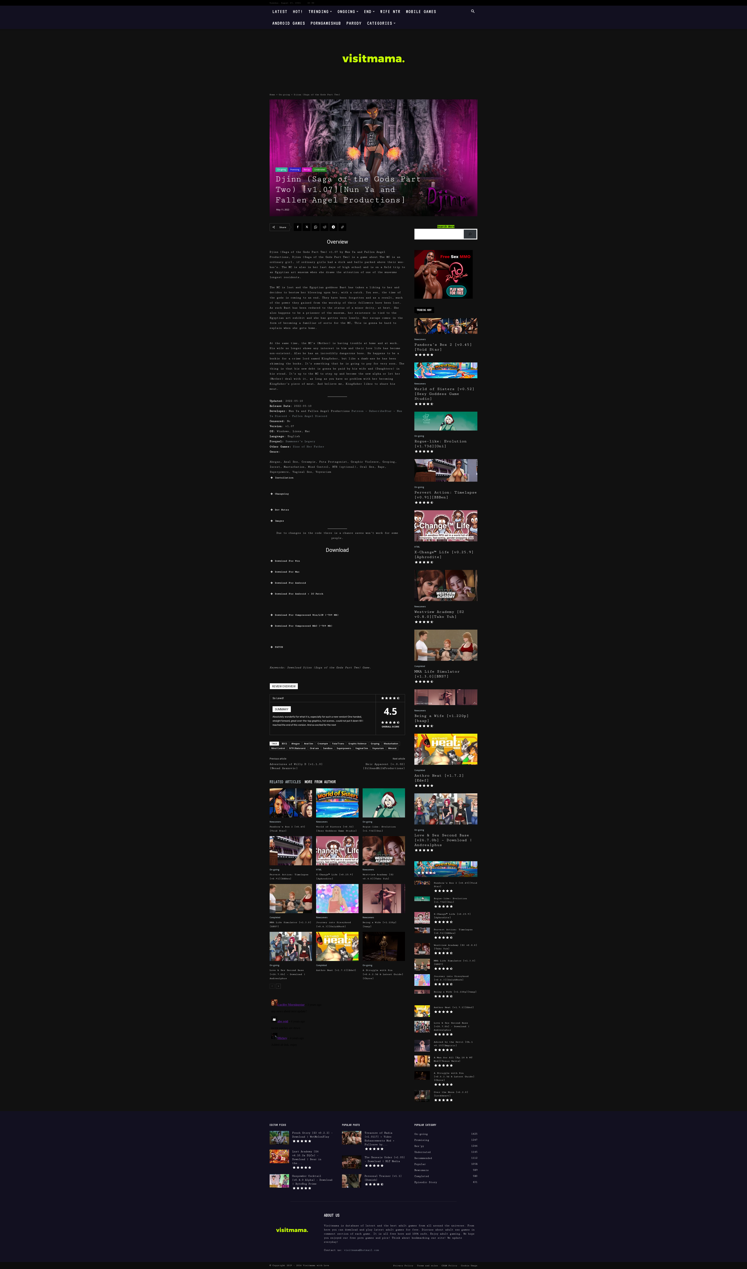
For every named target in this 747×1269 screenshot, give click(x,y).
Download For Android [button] (290, 582)
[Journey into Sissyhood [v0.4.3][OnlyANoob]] (337, 898)
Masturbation (391, 743)
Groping (375, 743)
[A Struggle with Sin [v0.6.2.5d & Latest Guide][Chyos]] (384, 946)
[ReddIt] (324, 227)
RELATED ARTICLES (285, 781)
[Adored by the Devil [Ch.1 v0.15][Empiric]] (422, 1046)
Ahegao (295, 743)
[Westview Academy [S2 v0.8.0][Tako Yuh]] (384, 850)
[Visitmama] (373, 59)
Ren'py (307, 169)
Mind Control (278, 748)
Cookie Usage (469, 1265)
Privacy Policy (403, 1265)
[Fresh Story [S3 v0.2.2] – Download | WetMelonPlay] (279, 1138)
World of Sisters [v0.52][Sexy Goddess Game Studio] (444, 394)
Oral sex (314, 748)
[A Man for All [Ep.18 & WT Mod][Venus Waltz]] (422, 1061)
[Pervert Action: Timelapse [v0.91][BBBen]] (291, 850)
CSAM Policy (449, 1265)
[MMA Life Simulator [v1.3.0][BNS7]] (291, 898)
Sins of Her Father (308, 446)
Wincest (392, 748)
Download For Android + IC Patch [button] (299, 593)
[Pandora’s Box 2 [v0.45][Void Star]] (291, 802)
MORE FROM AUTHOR (320, 781)
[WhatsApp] (315, 227)
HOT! (298, 11)
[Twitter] (306, 227)
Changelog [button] (282, 493)
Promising (294, 169)
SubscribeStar (380, 411)
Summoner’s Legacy (300, 441)
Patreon (358, 411)
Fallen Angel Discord (309, 416)
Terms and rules (427, 1265)
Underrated (319, 169)
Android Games (288, 23)
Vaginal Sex (361, 748)
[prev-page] (272, 986)
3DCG (284, 743)
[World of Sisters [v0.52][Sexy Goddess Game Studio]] (337, 802)
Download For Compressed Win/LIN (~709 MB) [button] (307, 614)
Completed (275, 917)
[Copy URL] (342, 227)
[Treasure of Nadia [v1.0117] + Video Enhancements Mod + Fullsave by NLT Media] (351, 1138)
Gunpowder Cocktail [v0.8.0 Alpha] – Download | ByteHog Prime (312, 1179)
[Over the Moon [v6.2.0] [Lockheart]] (422, 1096)
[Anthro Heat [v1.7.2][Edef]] (337, 946)
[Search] (470, 234)
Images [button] (279, 520)
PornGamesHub (326, 23)
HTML (319, 869)
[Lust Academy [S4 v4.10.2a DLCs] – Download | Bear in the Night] (279, 1156)
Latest (280, 11)
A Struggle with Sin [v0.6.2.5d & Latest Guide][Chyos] (383, 974)
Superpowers (344, 748)
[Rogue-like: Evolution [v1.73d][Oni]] (384, 802)
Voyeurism (378, 748)
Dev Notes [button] (282, 509)
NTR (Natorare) (297, 748)
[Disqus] (337, 1046)
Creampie (322, 743)
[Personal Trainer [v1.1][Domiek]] (351, 1181)
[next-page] (278, 986)
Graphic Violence (357, 743)
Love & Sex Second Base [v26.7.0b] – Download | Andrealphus (287, 974)
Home (272, 94)
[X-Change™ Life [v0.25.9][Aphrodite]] (337, 850)
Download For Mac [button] (287, 571)
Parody (354, 23)
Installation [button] (284, 477)
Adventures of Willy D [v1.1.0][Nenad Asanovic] (296, 766)
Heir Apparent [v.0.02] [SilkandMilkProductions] (384, 766)
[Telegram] (333, 227)
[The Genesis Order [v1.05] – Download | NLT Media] (351, 1162)
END (368, 11)
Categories (379, 23)
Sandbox (327, 748)
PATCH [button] (279, 647)
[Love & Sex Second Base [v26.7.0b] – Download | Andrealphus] (291, 946)
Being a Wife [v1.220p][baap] (455, 991)
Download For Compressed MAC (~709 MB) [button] (303, 625)
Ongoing (346, 11)
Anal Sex (308, 743)
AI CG (311, 3)
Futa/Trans (338, 743)
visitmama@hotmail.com (361, 1250)
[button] (472, 12)
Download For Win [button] (287, 560)
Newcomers (275, 821)
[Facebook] (298, 227)
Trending (319, 11)
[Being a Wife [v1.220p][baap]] (384, 898)
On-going (284, 94)
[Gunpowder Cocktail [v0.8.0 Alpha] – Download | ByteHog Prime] (279, 1181)
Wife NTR (390, 11)
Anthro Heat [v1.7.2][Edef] (336, 970)
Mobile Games (421, 11)
